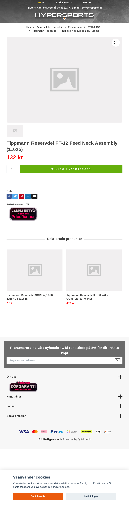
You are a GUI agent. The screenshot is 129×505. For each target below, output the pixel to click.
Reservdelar (75, 28)
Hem (29, 28)
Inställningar (91, 496)
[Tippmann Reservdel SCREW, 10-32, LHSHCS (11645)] (34, 271)
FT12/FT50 (94, 28)
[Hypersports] (64, 17)
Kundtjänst (14, 397)
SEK (85, 2)
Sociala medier (16, 416)
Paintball (41, 28)
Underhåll (57, 28)
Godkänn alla (38, 496)
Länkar (11, 407)
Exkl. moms (63, 2)
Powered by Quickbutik (77, 440)
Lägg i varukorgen (73, 170)
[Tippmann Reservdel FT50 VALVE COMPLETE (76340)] (94, 271)
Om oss (11, 377)
